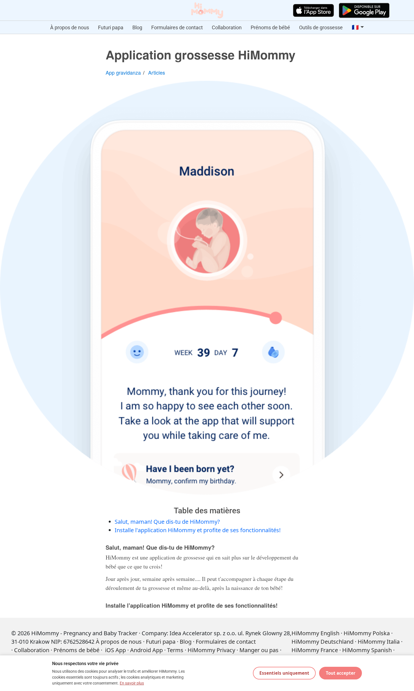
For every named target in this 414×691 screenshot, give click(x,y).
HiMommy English (315, 633)
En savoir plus (132, 683)
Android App (146, 650)
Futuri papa (110, 27)
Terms (175, 650)
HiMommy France (314, 650)
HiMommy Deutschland (322, 641)
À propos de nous (69, 27)
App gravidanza (123, 72)
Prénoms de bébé (270, 27)
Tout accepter (340, 673)
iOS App (115, 650)
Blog (137, 27)
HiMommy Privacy (211, 650)
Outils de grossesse (321, 27)
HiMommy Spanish (367, 650)
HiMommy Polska (367, 633)
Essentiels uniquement (284, 673)
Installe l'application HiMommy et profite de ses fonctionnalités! (198, 530)
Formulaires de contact (177, 27)
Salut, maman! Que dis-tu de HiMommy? (167, 521)
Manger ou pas (259, 650)
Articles (156, 72)
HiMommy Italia (379, 641)
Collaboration (227, 27)
